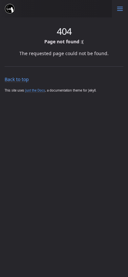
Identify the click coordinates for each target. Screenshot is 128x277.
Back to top (17, 79)
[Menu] (120, 8)
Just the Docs (35, 90)
